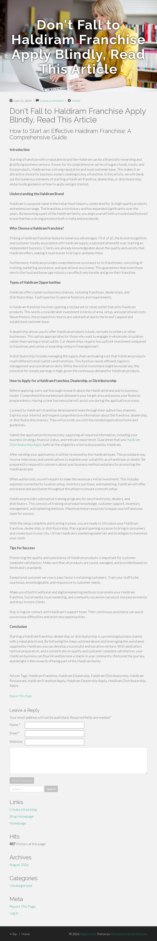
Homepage (18, 823)
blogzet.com (88, 934)
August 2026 (19, 865)
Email (15, 733)
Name (15, 725)
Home (76, 100)
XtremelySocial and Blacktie (128, 934)
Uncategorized (21, 885)
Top (14, 934)
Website (16, 741)
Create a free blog (23, 809)
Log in (14, 913)
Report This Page (21, 696)
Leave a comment (52, 100)
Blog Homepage (22, 816)
